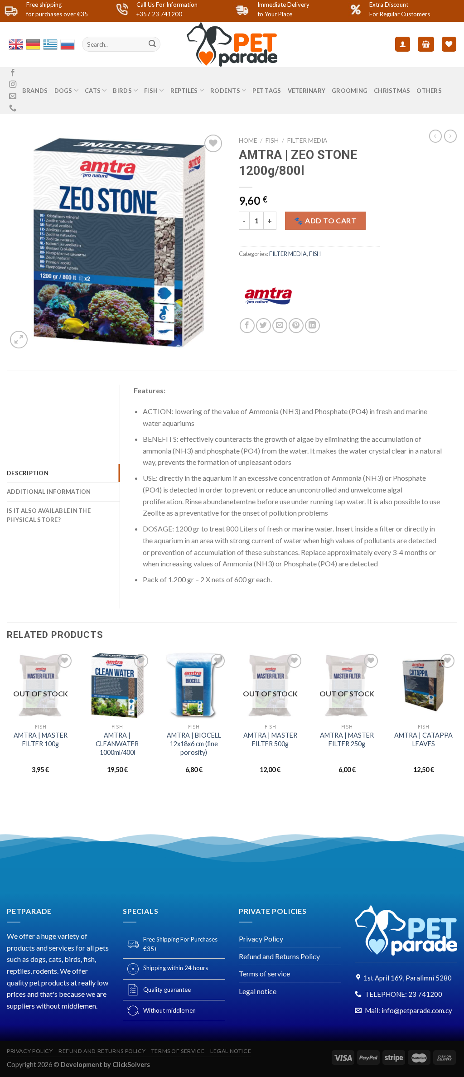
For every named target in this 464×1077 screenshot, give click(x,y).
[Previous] (7, 720)
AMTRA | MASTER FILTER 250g (347, 739)
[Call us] (12, 108)
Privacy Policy (261, 938)
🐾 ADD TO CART (325, 220)
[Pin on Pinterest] (296, 325)
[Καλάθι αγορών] (426, 44)
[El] (49, 43)
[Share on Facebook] (247, 325)
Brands (35, 90)
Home (248, 140)
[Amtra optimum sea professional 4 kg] (450, 136)
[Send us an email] (12, 96)
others (429, 90)
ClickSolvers (131, 1064)
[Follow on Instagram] (12, 85)
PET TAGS (266, 90)
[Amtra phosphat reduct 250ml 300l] (435, 136)
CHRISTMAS (392, 90)
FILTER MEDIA (307, 140)
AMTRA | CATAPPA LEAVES (423, 739)
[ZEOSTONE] (116, 241)
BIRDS (122, 90)
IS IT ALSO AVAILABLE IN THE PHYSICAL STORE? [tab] (49, 515)
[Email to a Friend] (279, 325)
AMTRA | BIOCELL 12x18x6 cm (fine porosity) (194, 743)
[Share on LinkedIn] (312, 325)
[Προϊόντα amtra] (268, 296)
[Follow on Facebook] (12, 73)
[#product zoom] (19, 339)
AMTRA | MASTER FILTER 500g (270, 739)
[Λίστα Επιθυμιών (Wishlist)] (449, 44)
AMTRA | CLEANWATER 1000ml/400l (117, 743)
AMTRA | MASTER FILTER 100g (41, 739)
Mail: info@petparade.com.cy (408, 1010)
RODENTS (225, 90)
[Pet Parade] (232, 44)
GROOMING (349, 90)
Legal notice (257, 991)
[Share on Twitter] (263, 325)
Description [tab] (27, 473)
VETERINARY (307, 90)
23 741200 (425, 994)
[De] (32, 43)
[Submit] (152, 44)
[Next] (457, 720)
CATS (93, 90)
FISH (151, 90)
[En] (15, 43)
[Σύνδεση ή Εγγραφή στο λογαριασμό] (402, 44)
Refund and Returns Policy (279, 956)
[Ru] (67, 43)
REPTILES (184, 90)
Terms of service (264, 973)
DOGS (63, 90)
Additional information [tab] (49, 491)
